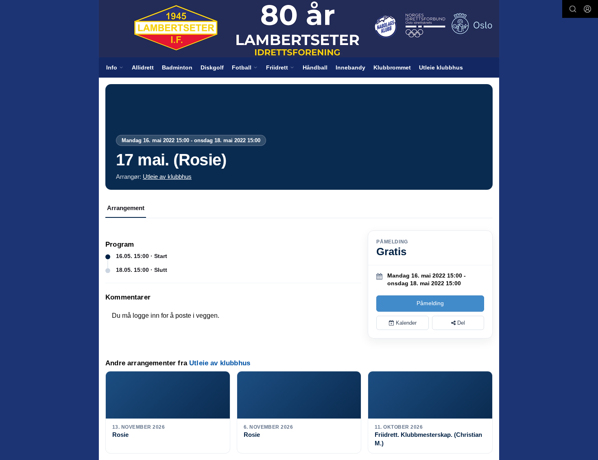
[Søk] (572, 9)
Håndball (315, 67)
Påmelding (430, 303)
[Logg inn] (587, 9)
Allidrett (143, 67)
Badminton (177, 67)
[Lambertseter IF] (299, 28)
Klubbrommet (392, 67)
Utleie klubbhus (441, 67)
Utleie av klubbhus (167, 176)
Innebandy (350, 67)
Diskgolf (212, 67)
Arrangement (125, 207)
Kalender (405, 323)
